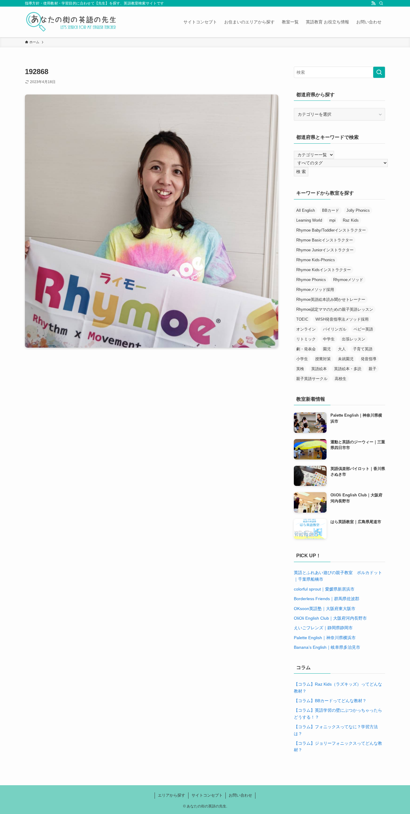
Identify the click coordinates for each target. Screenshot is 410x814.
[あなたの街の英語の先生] (71, 21)
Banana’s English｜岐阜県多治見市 (327, 647)
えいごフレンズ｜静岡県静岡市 (323, 627)
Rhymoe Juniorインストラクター (325, 250)
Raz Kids (351, 220)
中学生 (329, 339)
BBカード (330, 210)
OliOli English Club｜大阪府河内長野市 (330, 618)
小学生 (302, 359)
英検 (300, 369)
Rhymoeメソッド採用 (315, 289)
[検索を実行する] (379, 72)
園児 (327, 349)
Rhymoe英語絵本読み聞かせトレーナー (330, 299)
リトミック (306, 339)
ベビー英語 (363, 329)
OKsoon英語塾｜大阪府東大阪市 (324, 608)
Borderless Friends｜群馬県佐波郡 (326, 598)
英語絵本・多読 (347, 369)
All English (305, 210)
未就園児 (346, 359)
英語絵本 (319, 369)
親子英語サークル (311, 378)
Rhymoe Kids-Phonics (315, 260)
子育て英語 (362, 349)
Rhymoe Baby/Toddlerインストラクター (331, 230)
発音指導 (368, 359)
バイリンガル (334, 329)
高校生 (340, 378)
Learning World (309, 220)
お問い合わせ (240, 795)
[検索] (381, 3)
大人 (342, 349)
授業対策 (323, 359)
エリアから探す (171, 795)
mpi (332, 220)
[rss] (373, 3)
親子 (372, 369)
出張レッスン (353, 339)
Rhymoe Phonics (311, 279)
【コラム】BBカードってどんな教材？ (330, 700)
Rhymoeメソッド (348, 279)
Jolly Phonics (358, 210)
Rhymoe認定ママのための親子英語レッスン (334, 309)
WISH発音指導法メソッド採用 (342, 319)
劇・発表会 (306, 349)
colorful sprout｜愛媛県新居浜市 (324, 589)
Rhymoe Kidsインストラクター (323, 270)
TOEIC (302, 319)
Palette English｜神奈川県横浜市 (325, 637)
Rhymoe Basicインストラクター (324, 240)
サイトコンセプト (207, 795)
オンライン (306, 329)
